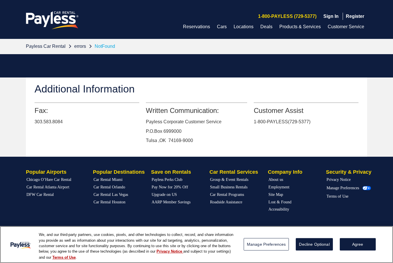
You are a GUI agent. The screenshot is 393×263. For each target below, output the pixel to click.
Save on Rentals (171, 172)
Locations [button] (243, 26)
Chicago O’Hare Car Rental (48, 179)
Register (355, 16)
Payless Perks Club (167, 179)
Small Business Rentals (228, 187)
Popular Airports (46, 172)
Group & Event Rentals (229, 179)
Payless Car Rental (46, 46)
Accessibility (278, 209)
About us (275, 179)
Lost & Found (279, 202)
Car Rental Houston (109, 202)
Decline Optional (314, 244)
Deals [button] (266, 26)
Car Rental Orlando (109, 187)
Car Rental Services (233, 172)
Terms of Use (337, 196)
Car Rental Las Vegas (111, 194)
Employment (278, 187)
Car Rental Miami (108, 179)
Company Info (285, 172)
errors (80, 46)
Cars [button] (222, 26)
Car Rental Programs (227, 194)
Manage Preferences (343, 188)
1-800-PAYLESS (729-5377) (287, 16)
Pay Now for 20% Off (170, 187)
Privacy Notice (339, 179)
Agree (357, 244)
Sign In (331, 16)
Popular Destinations (119, 172)
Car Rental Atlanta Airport (47, 187)
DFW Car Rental (40, 194)
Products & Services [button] (300, 26)
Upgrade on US (164, 194)
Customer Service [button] (346, 26)
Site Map (275, 194)
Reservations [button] (196, 26)
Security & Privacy (348, 172)
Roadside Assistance (226, 202)
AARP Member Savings (171, 202)
